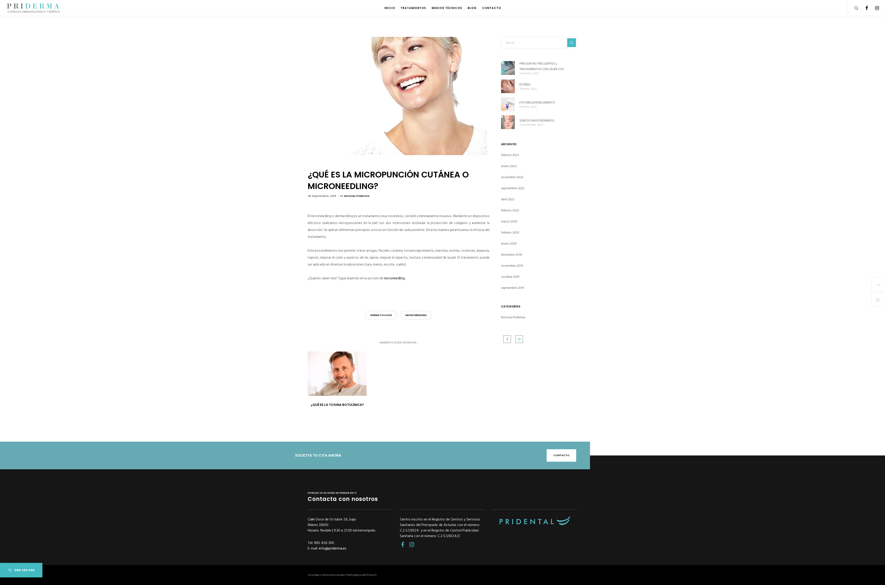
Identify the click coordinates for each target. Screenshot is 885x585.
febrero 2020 (510, 232)
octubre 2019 (510, 276)
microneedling (394, 278)
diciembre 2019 (511, 254)
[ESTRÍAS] (508, 86)
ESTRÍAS (525, 84)
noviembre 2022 (512, 177)
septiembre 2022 (512, 188)
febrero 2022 (510, 210)
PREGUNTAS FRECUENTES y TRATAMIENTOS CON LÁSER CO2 (541, 66)
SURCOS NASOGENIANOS (536, 120)
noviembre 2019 (512, 265)
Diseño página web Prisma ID (361, 575)
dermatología (381, 315)
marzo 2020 (509, 221)
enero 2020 (509, 243)
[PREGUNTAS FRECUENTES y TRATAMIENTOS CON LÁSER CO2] (508, 68)
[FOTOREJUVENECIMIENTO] (508, 104)
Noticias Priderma (356, 196)
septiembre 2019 (512, 287)
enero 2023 (509, 166)
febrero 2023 (510, 155)
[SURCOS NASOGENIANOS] (508, 122)
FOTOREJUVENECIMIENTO (537, 102)
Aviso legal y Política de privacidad (326, 575)
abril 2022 (507, 199)
